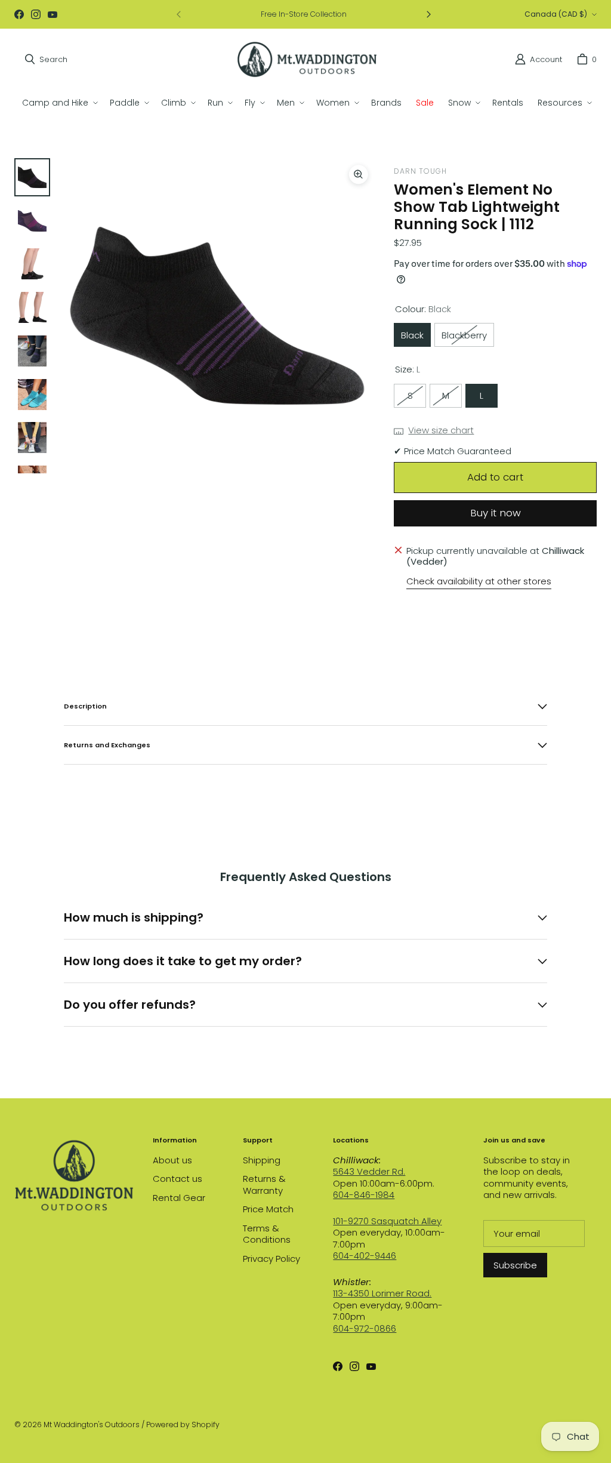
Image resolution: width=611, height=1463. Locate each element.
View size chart (441, 430)
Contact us (177, 1178)
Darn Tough (420, 171)
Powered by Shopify (183, 1424)
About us (172, 1160)
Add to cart (495, 477)
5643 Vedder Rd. (369, 1171)
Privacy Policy (271, 1258)
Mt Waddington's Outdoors (92, 1424)
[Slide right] (428, 14)
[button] (59, 102)
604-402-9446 (364, 1255)
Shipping (261, 1160)
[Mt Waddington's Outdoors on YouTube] (52, 14)
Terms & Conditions (267, 1234)
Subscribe (515, 1265)
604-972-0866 (364, 1328)
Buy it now (495, 513)
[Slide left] (179, 14)
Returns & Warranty (264, 1184)
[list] (217, 315)
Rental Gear (179, 1197)
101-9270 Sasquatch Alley (387, 1221)
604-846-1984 (363, 1194)
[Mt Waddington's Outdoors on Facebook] (19, 14)
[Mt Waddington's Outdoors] (307, 59)
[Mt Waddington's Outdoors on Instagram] (35, 14)
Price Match (268, 1209)
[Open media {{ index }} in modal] (217, 315)
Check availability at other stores (478, 581)
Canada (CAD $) (555, 14)
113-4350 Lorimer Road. (382, 1293)
